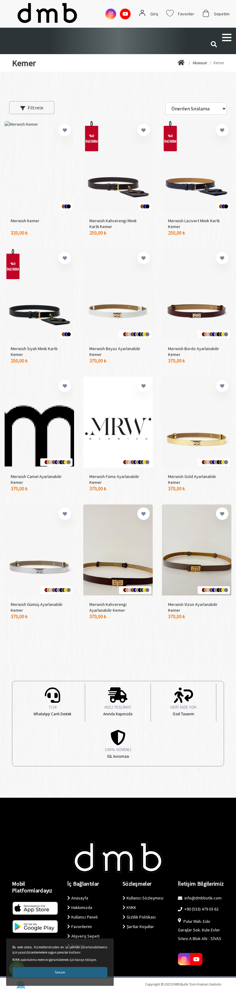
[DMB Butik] (182, 63)
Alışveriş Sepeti (85, 936)
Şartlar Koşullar (140, 926)
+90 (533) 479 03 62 (200, 909)
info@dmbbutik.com (202, 898)
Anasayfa (79, 898)
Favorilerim (81, 926)
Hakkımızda (81, 907)
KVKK (131, 907)
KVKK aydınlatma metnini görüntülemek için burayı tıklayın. (54, 960)
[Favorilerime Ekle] (65, 130)
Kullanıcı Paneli (84, 917)
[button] (226, 37)
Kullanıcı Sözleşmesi (145, 898)
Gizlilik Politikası (141, 917)
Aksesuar (200, 62)
